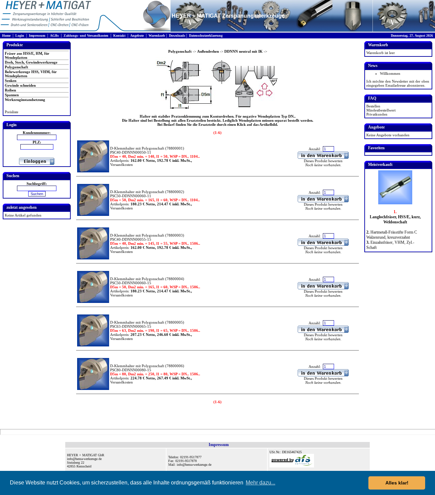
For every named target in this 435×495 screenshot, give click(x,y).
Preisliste (11, 112)
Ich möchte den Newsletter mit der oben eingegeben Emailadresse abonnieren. (397, 83)
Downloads (177, 35)
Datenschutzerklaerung (206, 35)
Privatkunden (376, 114)
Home (6, 35)
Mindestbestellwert (381, 110)
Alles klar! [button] (396, 482)
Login (19, 35)
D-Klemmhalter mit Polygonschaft (137, 148)
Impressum (37, 35)
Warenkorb (157, 35)
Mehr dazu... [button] (260, 482)
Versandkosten (121, 165)
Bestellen (373, 106)
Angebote (137, 35)
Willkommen (390, 73)
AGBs (54, 35)
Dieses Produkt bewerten (323, 161)
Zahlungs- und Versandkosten (86, 35)
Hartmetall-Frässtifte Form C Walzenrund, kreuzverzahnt (391, 235)
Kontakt (119, 35)
